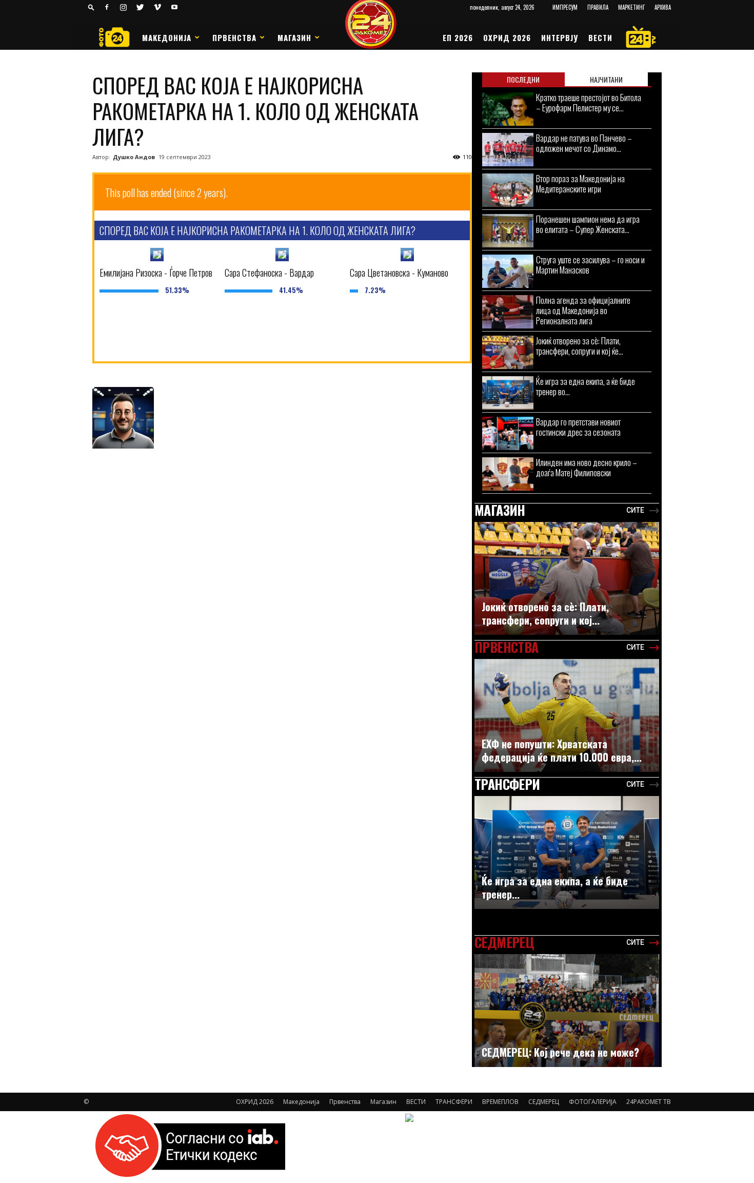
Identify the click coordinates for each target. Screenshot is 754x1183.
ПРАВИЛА (597, 7)
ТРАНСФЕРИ (453, 1101)
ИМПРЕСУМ (565, 7)
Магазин (294, 37)
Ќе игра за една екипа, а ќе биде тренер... (555, 887)
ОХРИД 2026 (507, 37)
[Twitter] (140, 7)
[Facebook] (106, 7)
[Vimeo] (157, 7)
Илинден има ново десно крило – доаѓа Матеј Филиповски (586, 467)
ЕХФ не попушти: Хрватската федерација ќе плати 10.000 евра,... (562, 750)
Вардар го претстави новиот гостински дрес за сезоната (578, 426)
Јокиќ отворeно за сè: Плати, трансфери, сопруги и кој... (545, 613)
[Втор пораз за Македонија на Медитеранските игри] (507, 190)
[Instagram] (123, 7)
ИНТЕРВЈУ (559, 37)
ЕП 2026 (458, 37)
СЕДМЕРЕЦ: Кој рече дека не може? (560, 1052)
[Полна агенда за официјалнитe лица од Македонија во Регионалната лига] (507, 311)
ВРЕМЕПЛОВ (500, 1101)
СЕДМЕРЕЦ (543, 1101)
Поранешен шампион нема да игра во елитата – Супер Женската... (588, 224)
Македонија (166, 37)
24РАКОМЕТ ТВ (648, 1101)
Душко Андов (134, 157)
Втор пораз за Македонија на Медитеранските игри (580, 183)
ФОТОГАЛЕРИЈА (593, 1101)
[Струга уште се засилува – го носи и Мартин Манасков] (507, 271)
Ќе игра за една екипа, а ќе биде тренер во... (585, 386)
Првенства (234, 37)
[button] (91, 7)
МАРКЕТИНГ (631, 7)
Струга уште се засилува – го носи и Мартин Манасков (590, 264)
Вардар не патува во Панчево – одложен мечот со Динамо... (584, 142)
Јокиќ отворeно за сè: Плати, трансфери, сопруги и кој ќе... (579, 345)
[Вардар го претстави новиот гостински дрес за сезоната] (507, 433)
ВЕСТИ (600, 37)
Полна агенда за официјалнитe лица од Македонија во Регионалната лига (583, 310)
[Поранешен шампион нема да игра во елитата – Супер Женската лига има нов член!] (507, 230)
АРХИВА (662, 7)
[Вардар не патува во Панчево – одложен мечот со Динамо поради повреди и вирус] (507, 149)
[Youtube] (174, 7)
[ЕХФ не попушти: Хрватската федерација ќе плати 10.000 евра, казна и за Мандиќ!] (566, 720)
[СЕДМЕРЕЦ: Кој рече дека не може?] (566, 1016)
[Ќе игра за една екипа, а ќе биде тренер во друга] (507, 393)
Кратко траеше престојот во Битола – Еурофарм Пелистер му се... (588, 102)
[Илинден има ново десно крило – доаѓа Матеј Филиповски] (507, 474)
